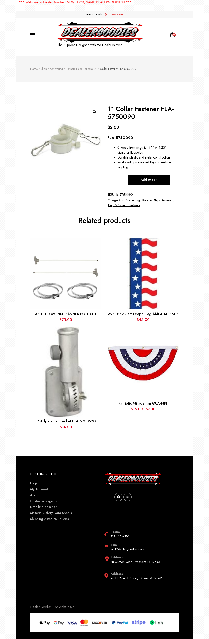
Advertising (132, 200)
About (34, 495)
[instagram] (127, 497)
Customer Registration (46, 501)
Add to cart (149, 179)
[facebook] (118, 497)
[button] (94, 112)
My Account (39, 489)
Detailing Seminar (43, 507)
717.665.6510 (120, 536)
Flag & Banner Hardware (124, 205)
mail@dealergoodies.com (127, 549)
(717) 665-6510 (114, 14)
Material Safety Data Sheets (51, 513)
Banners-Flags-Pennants (157, 200)
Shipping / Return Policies (49, 518)
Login (34, 483)
